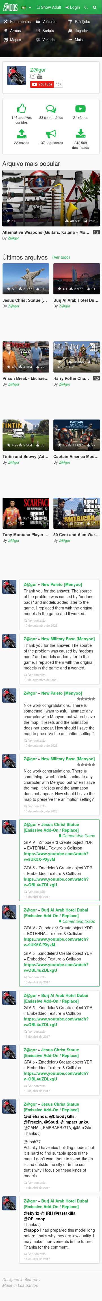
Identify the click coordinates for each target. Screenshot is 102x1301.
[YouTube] (39, 76)
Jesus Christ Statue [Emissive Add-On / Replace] (51, 827)
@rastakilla (64, 1213)
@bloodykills (62, 1116)
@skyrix (31, 1213)
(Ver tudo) (61, 257)
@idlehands (35, 1116)
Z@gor (38, 69)
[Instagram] (33, 76)
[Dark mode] (86, 7)
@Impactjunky (74, 1122)
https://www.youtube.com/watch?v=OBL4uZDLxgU (56, 881)
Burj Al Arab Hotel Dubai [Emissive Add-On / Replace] (56, 912)
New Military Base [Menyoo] (68, 638)
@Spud (51, 1122)
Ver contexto (36, 620)
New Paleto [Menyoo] (61, 584)
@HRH (46, 1213)
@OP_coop (34, 1218)
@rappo (31, 1230)
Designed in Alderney (21, 1279)
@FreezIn (33, 1122)
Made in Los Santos (20, 1285)
